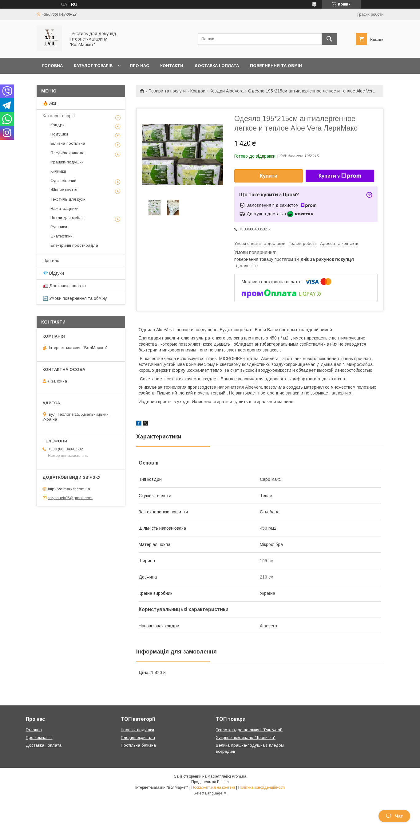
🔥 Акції (51, 103)
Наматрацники (64, 208)
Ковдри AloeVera (227, 90)
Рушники (58, 227)
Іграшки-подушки (67, 162)
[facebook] (138, 424)
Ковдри (197, 90)
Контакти (171, 65)
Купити (268, 176)
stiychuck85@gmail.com (70, 497)
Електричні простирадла (74, 245)
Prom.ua (239, 776)
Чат (399, 816)
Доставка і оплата (216, 65)
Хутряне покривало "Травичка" (245, 737)
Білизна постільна (67, 143)
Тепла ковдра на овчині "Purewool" (249, 730)
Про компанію (39, 737)
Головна (52, 65)
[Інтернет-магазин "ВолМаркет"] (49, 49)
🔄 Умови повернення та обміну (75, 298)
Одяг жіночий (63, 180)
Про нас (139, 65)
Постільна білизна (138, 745)
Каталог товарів (93, 65)
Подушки (59, 134)
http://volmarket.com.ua (69, 489)
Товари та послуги (167, 90)
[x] (145, 424)
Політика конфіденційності (261, 787)
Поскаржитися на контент (213, 787)
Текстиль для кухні (68, 199)
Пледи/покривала (67, 153)
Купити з (329, 176)
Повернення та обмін (276, 65)
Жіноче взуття (63, 189)
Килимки (58, 171)
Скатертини (61, 236)
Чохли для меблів (67, 217)
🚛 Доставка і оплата (64, 285)
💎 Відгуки (53, 273)
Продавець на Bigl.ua (210, 782)
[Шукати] (329, 39)
